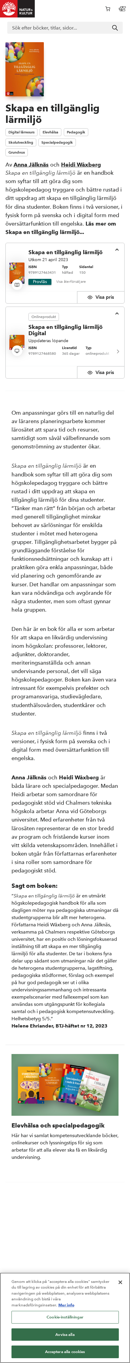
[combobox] (65, 27)
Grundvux (16, 152)
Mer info (66, 1304)
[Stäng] (120, 1282)
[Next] (117, 351)
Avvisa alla (64, 1334)
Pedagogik (76, 132)
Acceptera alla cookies (65, 1351)
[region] (65, 1318)
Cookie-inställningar (65, 1317)
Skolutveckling (20, 142)
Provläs (40, 281)
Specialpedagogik (57, 142)
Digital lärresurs (21, 132)
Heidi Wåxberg (81, 164)
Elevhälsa (50, 132)
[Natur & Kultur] (17, 8)
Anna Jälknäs (31, 164)
